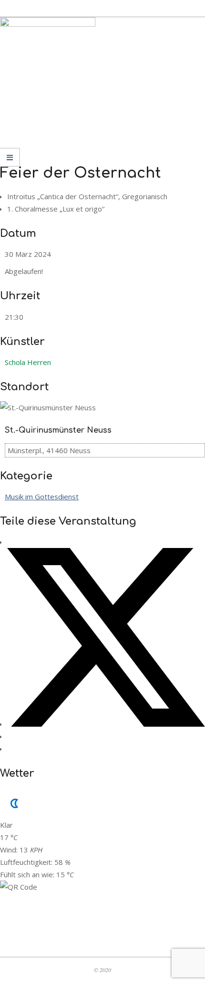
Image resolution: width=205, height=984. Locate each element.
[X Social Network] (106, 724)
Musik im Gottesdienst (42, 496)
